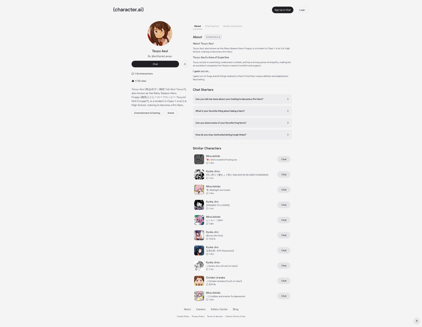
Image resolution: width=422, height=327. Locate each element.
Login (302, 10)
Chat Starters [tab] (212, 26)
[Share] (185, 64)
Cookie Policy (183, 316)
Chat (155, 64)
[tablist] (242, 25)
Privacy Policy (198, 316)
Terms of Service (215, 316)
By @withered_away (160, 56)
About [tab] (197, 26)
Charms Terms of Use (235, 316)
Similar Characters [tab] (232, 26)
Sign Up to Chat (283, 10)
